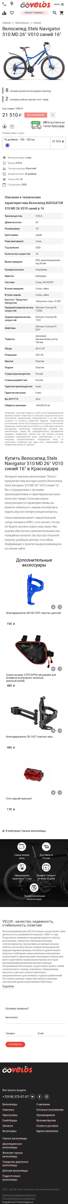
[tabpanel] (34, 60)
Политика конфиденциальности (19, 1195)
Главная (6, 22)
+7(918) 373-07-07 (15, 1097)
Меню (57, 4)
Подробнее (8, 986)
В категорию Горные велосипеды (26, 830)
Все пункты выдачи (14, 1090)
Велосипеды (22, 22)
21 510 (57, 143)
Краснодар (58, 126)
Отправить (15, 1044)
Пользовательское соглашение (18, 1198)
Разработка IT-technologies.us (17, 1202)
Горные (37, 22)
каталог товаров (34, 13)
